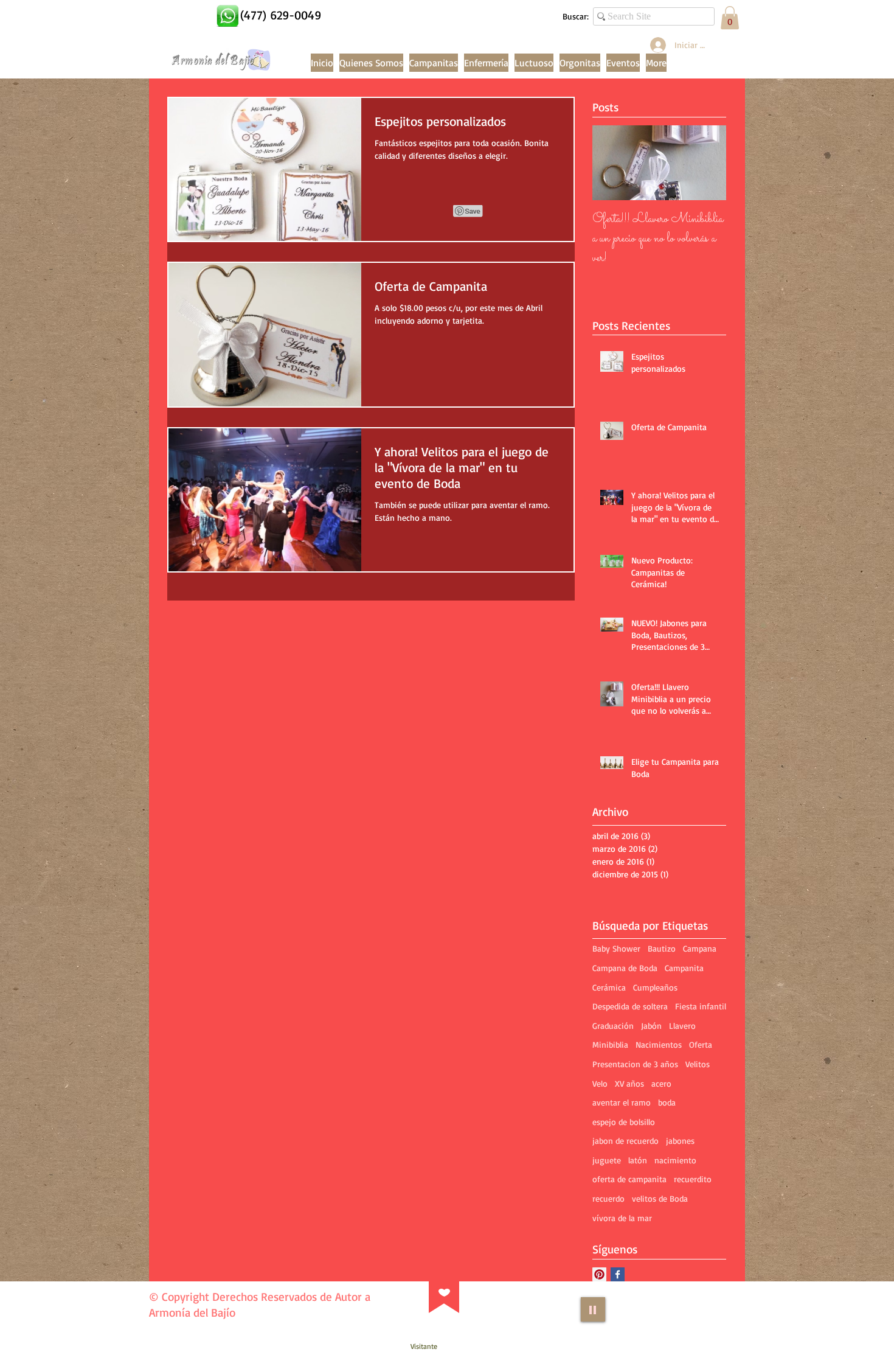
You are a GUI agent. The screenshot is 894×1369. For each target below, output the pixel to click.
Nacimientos (659, 1044)
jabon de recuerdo (625, 1140)
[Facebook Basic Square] (618, 1274)
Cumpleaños (655, 987)
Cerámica (609, 987)
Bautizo (662, 948)
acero (661, 1083)
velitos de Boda (660, 1198)
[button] (730, 17)
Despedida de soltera (630, 1006)
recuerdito (693, 1179)
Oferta (700, 1044)
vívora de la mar (622, 1218)
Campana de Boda (624, 968)
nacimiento (675, 1160)
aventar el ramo (621, 1102)
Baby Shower (616, 948)
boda (667, 1102)
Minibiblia (610, 1044)
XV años (629, 1083)
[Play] (593, 1309)
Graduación (613, 1025)
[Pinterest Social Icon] (599, 1274)
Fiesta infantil (700, 1006)
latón (637, 1160)
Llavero (682, 1025)
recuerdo (608, 1198)
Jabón (651, 1025)
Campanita (684, 968)
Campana (699, 948)
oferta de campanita (629, 1179)
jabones (680, 1140)
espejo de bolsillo (623, 1121)
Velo (600, 1083)
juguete (606, 1160)
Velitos (697, 1064)
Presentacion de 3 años (635, 1064)
